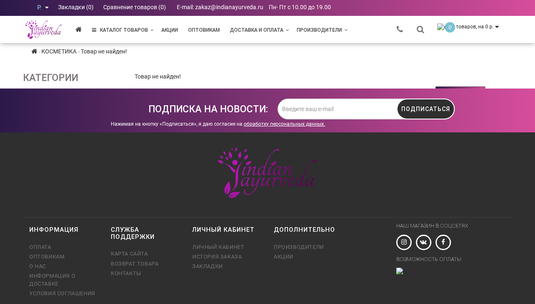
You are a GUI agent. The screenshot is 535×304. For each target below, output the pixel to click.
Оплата (40, 247)
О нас (37, 266)
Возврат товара (134, 264)
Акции (169, 30)
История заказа (217, 256)
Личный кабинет (218, 247)
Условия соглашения (62, 293)
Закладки (207, 266)
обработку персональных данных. (284, 124)
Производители (319, 30)
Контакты (126, 273)
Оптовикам (204, 30)
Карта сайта (129, 254)
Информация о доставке (52, 279)
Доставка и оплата (256, 30)
